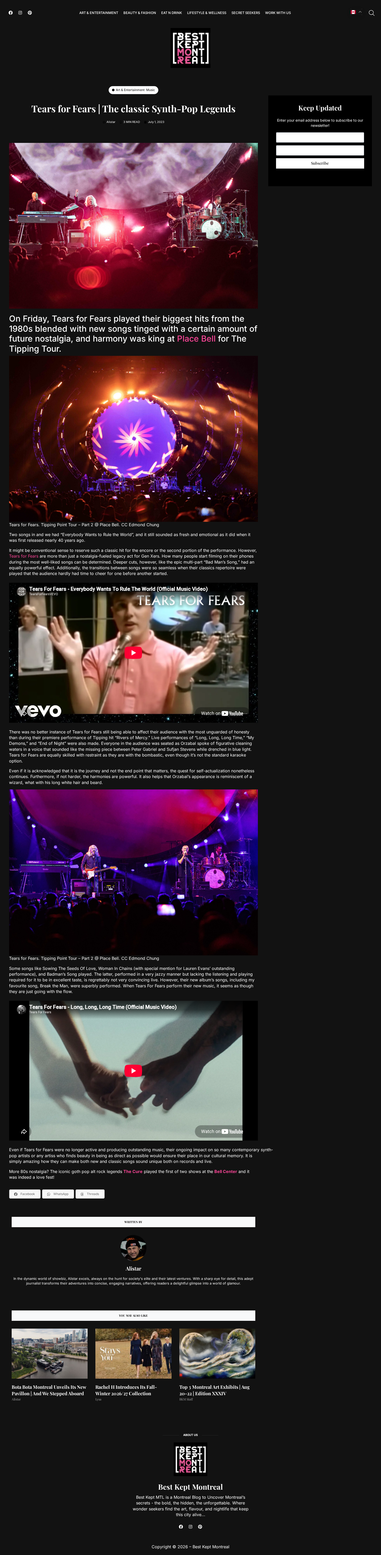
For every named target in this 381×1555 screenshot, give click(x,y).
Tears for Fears (23, 556)
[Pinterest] (30, 13)
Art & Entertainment (98, 13)
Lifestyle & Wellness (206, 13)
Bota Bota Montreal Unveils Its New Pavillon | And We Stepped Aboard (49, 1390)
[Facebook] (10, 13)
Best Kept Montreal (190, 1486)
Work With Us (278, 13)
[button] (25, 1194)
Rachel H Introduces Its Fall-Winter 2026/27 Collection (126, 1390)
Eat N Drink (171, 13)
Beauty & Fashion (139, 13)
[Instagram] (20, 13)
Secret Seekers (245, 13)
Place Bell (196, 339)
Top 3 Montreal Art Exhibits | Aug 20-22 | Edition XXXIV (214, 1390)
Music (150, 90)
